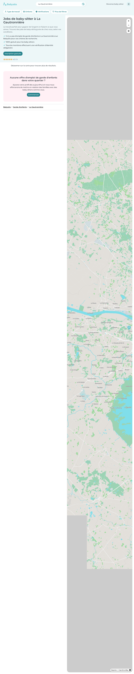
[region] (99, 344)
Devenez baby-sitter (115, 4)
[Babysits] (10, 4)
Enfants (28, 12)
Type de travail (13, 12)
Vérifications (43, 12)
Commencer (33, 95)
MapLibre (114, 670)
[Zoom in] (128, 21)
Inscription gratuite (13, 54)
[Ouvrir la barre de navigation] (129, 4)
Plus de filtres (60, 12)
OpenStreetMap (123, 670)
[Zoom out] (128, 25)
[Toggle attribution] (130, 670)
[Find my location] (128, 31)
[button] (129, 328)
